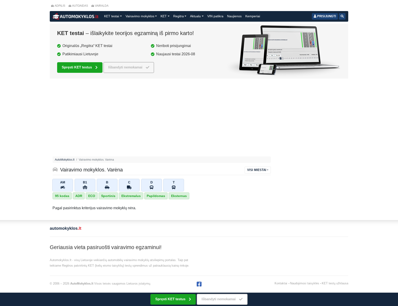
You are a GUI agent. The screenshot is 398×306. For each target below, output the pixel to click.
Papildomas (156, 196)
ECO (91, 196)
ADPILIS (60, 5)
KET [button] (164, 16)
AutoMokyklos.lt (64, 159)
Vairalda (101, 5)
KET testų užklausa (335, 283)
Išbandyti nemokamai (125, 67)
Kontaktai (281, 283)
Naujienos (234, 16)
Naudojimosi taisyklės (304, 283)
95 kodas (62, 196)
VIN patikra (215, 16)
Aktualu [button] (195, 16)
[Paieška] (342, 16)
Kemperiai (252, 16)
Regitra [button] (178, 16)
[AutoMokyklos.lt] (76, 16)
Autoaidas (80, 5)
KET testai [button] (111, 16)
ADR (78, 196)
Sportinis (108, 196)
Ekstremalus (131, 196)
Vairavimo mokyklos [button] (140, 16)
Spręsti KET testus (77, 67)
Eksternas (179, 196)
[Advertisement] (199, 118)
